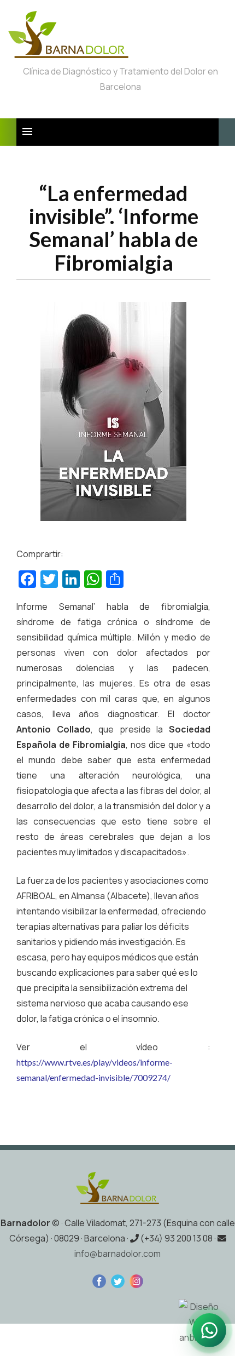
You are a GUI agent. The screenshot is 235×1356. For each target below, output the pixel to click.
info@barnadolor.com (117, 1254)
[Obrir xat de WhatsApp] (209, 1330)
